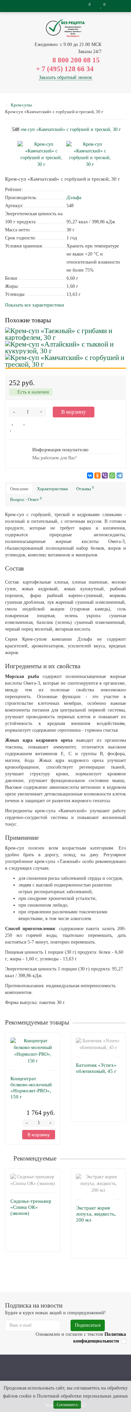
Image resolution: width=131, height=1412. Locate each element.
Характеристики (52, 488)
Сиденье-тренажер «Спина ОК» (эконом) (30, 1207)
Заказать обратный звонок (65, 77)
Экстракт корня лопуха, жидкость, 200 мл (96, 1214)
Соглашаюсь (67, 1404)
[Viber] (105, 475)
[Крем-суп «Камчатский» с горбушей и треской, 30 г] (41, 153)
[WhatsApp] (112, 475)
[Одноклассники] (97, 475)
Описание (19, 488)
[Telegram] (120, 475)
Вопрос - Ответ (26, 499)
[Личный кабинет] (117, 6)
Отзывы (85, 488)
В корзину (73, 412)
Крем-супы (21, 104)
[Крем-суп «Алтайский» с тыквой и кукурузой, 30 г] (65, 347)
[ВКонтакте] (90, 475)
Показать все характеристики (34, 305)
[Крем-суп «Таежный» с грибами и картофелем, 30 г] (65, 334)
